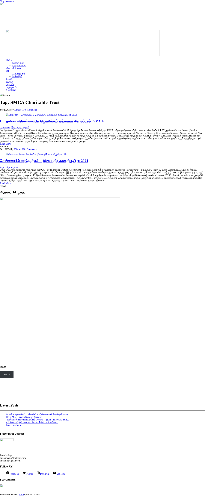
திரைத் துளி (18, 63)
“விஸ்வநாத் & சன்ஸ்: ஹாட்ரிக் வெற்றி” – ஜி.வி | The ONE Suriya (37, 419)
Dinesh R (18, 109)
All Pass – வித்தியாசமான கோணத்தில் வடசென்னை (32, 422)
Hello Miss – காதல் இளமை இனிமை (24, 417)
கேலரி (9, 79)
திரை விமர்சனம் (14, 68)
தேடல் (3, 366)
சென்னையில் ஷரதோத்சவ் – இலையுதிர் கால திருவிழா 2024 (44, 161)
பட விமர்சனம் (18, 73)
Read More (5, 144)
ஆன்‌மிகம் (11, 90)
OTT (8, 71)
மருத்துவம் (11, 87)
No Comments (30, 109)
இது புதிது (16, 127)
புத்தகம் (10, 84)
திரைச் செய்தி (19, 65)
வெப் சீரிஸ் (17, 76)
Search (6, 374)
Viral (21, 494)
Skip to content (7, 1)
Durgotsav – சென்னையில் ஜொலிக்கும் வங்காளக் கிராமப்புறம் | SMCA (52, 121)
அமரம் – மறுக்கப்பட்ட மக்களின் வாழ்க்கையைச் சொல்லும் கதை (37, 414)
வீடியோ (9, 81)
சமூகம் (26, 127)
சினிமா (9, 60)
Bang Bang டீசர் (13, 425)
